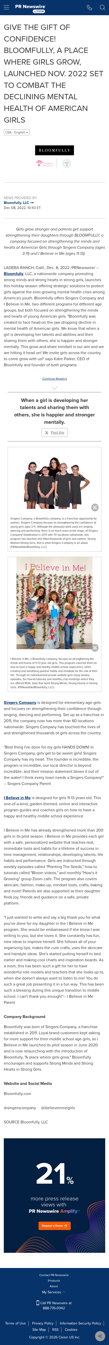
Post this (57, 432)
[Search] (102, 7)
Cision (63, 1337)
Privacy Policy (42, 1323)
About (54, 1286)
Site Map (39, 1329)
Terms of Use (15, 1323)
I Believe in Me (17, 798)
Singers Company (20, 702)
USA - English (15, 132)
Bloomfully (13, 274)
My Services (52, 1292)
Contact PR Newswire (54, 1275)
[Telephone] (89, 7)
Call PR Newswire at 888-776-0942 (55, 1305)
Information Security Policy (80, 1323)
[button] (54, 157)
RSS (55, 1329)
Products (54, 1280)
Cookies (71, 1329)
